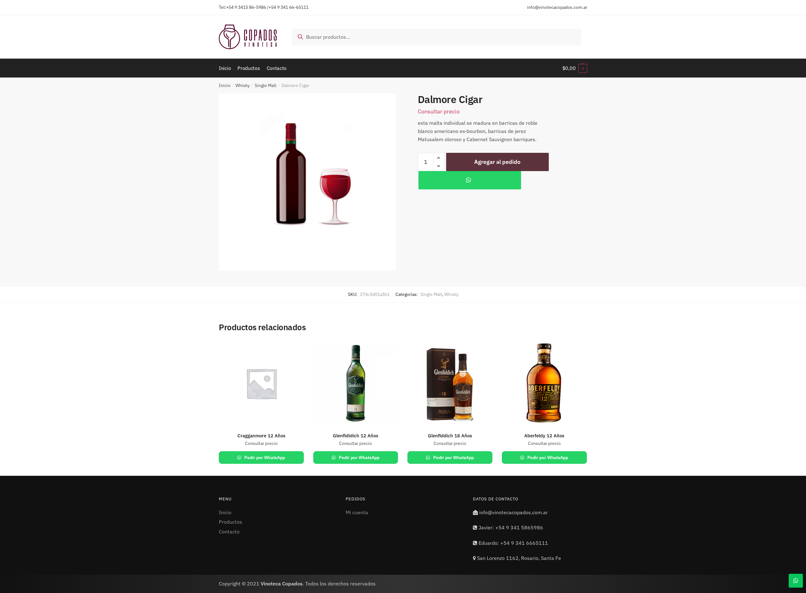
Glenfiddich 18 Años (450, 436)
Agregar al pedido (497, 161)
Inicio (224, 85)
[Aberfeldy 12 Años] (544, 383)
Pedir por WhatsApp (264, 457)
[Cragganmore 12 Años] (261, 383)
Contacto (229, 531)
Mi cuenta (357, 512)
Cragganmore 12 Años (261, 436)
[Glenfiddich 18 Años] (449, 383)
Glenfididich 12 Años (355, 436)
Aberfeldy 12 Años (544, 436)
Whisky (243, 85)
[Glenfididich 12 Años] (355, 383)
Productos (230, 522)
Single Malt (265, 85)
